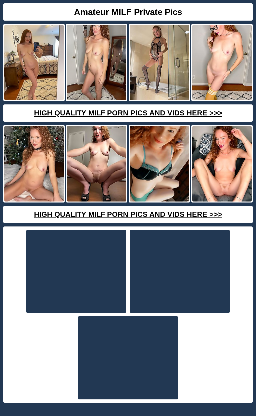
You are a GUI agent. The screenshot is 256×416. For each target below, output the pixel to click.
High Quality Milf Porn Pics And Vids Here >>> (128, 113)
